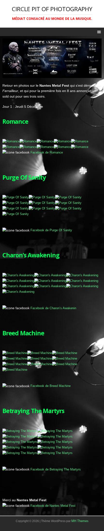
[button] (98, 32)
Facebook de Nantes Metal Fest (52, 506)
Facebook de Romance (46, 152)
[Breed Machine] (14, 353)
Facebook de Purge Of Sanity (51, 230)
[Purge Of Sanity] (15, 197)
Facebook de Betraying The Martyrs (55, 469)
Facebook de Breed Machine (50, 386)
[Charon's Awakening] (18, 275)
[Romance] (11, 141)
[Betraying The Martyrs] (19, 431)
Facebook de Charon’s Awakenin (53, 308)
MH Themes (80, 521)
